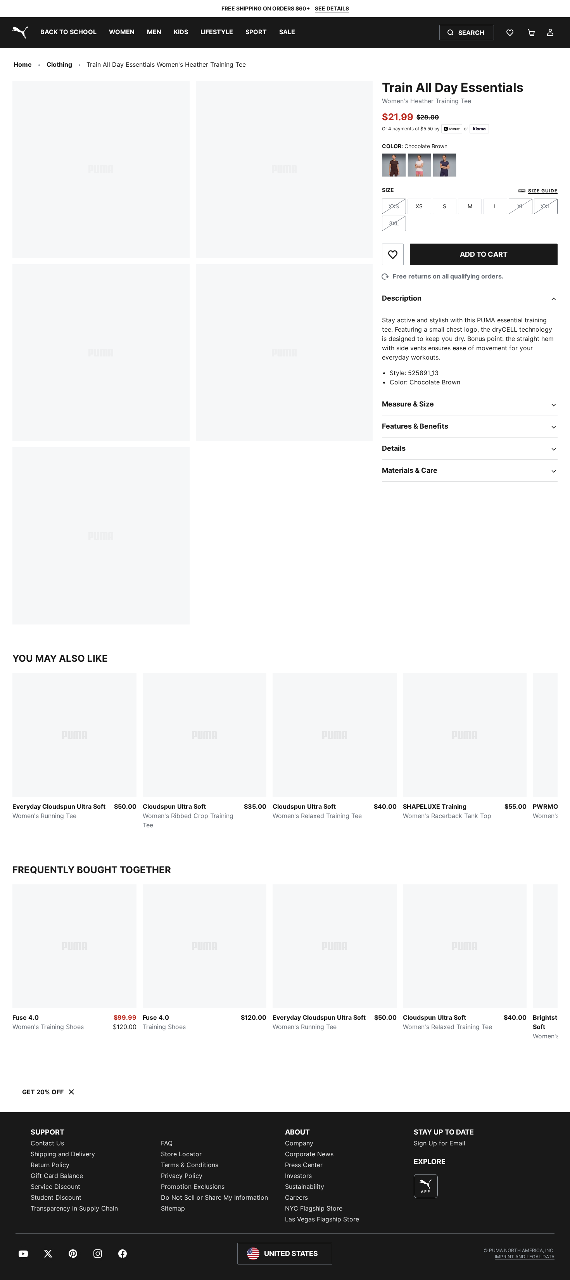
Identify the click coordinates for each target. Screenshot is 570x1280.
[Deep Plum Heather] (444, 165)
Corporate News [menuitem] (309, 1154)
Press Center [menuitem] (304, 1165)
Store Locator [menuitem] (181, 1154)
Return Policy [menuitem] (50, 1165)
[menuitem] (68, 33)
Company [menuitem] (299, 1143)
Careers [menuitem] (296, 1197)
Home (23, 64)
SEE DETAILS (332, 8)
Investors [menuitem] (298, 1176)
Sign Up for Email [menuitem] (439, 1143)
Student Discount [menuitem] (56, 1197)
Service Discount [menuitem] (55, 1186)
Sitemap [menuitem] (173, 1208)
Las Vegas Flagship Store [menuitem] (322, 1219)
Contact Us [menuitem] (47, 1143)
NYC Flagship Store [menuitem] (313, 1208)
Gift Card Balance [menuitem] (57, 1176)
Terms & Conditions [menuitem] (189, 1165)
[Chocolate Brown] (394, 165)
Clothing (59, 64)
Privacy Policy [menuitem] (181, 1176)
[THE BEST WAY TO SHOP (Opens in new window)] (426, 1186)
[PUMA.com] (18, 32)
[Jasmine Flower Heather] (419, 165)
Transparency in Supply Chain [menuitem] (74, 1208)
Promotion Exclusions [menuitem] (193, 1186)
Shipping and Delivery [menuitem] (63, 1154)
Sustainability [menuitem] (304, 1186)
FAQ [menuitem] (167, 1143)
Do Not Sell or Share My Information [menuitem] (214, 1197)
